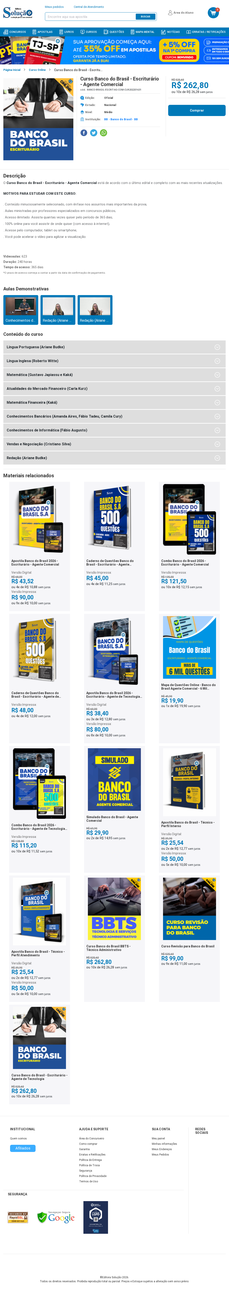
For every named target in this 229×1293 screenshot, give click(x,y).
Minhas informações (164, 1143)
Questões (117, 32)
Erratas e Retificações (92, 1154)
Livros (69, 32)
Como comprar (88, 1143)
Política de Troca (89, 1165)
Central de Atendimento (89, 6)
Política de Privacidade (92, 1176)
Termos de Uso (88, 1181)
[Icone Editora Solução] (18, 12)
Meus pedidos (54, 6)
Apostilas (45, 32)
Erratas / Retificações (209, 32)
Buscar (145, 16)
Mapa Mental (145, 32)
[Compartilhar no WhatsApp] (103, 132)
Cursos (91, 32)
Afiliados (22, 1148)
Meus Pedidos (160, 1154)
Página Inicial (11, 70)
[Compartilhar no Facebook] (83, 132)
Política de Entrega (90, 1160)
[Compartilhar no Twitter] (93, 132)
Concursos (17, 32)
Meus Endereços (162, 1149)
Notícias (173, 32)
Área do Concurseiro (91, 1138)
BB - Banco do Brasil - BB (121, 119)
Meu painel (158, 1138)
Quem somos (18, 1138)
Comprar (197, 110)
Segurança (85, 1170)
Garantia (84, 1149)
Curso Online (37, 70)
